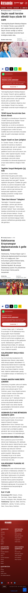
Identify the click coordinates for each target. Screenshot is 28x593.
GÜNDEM (3, 7)
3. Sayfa (2, 537)
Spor (2, 536)
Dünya (2, 559)
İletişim (2, 571)
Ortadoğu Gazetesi (6, 10)
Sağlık (2, 539)
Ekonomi (3, 534)
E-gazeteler (17, 539)
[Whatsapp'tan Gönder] (15, 69)
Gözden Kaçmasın (5, 557)
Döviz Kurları (18, 551)
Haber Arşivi (17, 541)
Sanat (2, 555)
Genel (2, 561)
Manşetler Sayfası (19, 535)
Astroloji (3, 553)
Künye (2, 569)
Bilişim (2, 563)
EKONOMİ (16, 7)
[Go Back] (25, 590)
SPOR (14, 237)
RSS (5, 586)
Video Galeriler (18, 537)
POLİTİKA (9, 7)
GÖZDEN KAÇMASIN (17, 10)
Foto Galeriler (18, 557)
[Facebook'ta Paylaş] (7, 69)
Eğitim (2, 543)
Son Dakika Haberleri (5, 575)
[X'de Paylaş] (11, 69)
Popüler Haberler (5, 551)
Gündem (3, 532)
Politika (2, 541)
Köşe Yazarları (18, 533)
